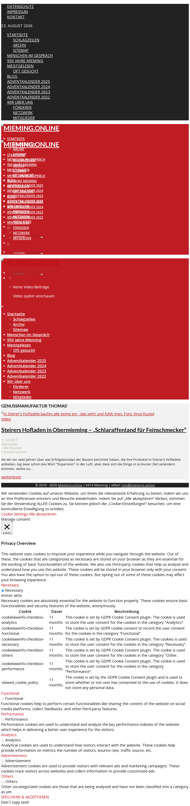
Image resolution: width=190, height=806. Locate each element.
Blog (11, 196)
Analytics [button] (9, 734)
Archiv (18, 149)
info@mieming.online (138, 485)
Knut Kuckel (9, 444)
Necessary (14, 590)
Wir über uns (18, 222)
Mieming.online (70, 485)
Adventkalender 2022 (25, 217)
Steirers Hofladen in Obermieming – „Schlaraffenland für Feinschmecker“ (93, 429)
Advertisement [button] (14, 755)
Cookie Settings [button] (14, 514)
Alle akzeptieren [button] (42, 514)
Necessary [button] (10, 585)
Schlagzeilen (24, 160)
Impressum (17, 11)
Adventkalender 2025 (25, 202)
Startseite (16, 139)
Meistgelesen (18, 186)
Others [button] (7, 776)
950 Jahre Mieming (22, 181)
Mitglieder (22, 238)
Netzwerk (21, 233)
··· (8, 227)
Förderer (21, 228)
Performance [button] (12, 714)
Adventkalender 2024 (25, 207)
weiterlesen (11, 477)
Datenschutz (20, 6)
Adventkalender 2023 (25, 196)
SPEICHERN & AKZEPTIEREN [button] (25, 797)
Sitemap (19, 171)
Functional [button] (10, 693)
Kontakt (16, 16)
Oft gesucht (23, 191)
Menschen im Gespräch (26, 176)
